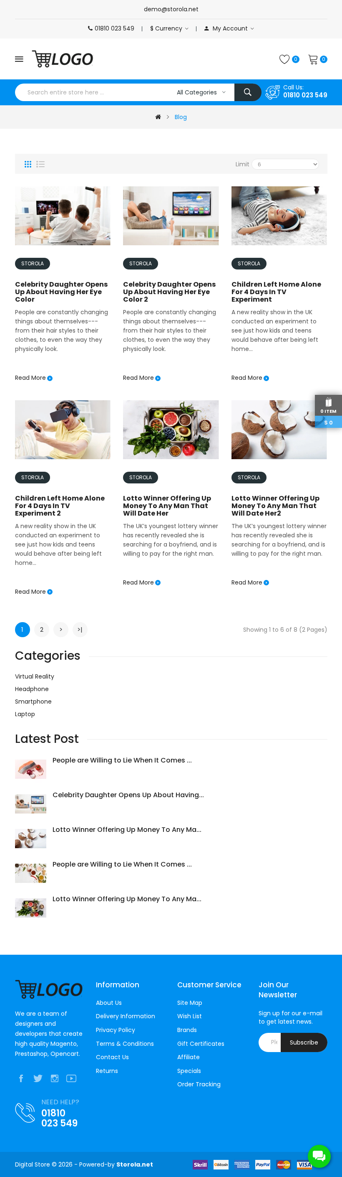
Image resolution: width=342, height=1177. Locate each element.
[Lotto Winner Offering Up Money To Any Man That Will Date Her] (171, 429)
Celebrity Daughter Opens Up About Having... (128, 795)
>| (80, 629)
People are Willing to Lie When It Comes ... (122, 760)
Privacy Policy (115, 1030)
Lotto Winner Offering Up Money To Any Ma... (127, 830)
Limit (242, 164)
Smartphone (33, 701)
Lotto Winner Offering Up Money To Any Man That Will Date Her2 (275, 506)
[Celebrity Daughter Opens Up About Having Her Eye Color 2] (171, 215)
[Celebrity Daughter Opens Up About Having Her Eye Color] (63, 215)
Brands (187, 1030)
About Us (109, 1003)
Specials (189, 1071)
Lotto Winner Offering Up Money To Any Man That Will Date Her (167, 506)
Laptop (25, 714)
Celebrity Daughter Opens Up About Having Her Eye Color (61, 292)
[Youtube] (71, 1078)
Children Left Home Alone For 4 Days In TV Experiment (276, 292)
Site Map (189, 1003)
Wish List (189, 1016)
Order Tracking (199, 1084)
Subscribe (304, 1042)
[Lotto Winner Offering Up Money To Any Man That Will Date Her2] (279, 429)
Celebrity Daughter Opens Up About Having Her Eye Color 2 (169, 292)
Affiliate (188, 1057)
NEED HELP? (60, 1102)
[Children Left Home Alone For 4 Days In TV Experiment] (279, 215)
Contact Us (112, 1057)
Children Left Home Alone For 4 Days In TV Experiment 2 (60, 506)
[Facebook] (21, 1078)
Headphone (32, 689)
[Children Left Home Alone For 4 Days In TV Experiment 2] (63, 429)
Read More (30, 378)
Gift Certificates (200, 1044)
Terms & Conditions (125, 1044)
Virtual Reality (34, 676)
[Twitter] (38, 1078)
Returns (107, 1071)
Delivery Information (125, 1016)
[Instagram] (54, 1078)
